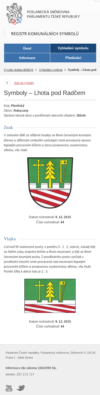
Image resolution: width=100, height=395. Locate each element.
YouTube (9, 388)
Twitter (20, 388)
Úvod (27, 48)
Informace (27, 58)
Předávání (73, 58)
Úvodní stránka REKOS (18, 70)
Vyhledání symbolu (51, 70)
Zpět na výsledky (24, 83)
